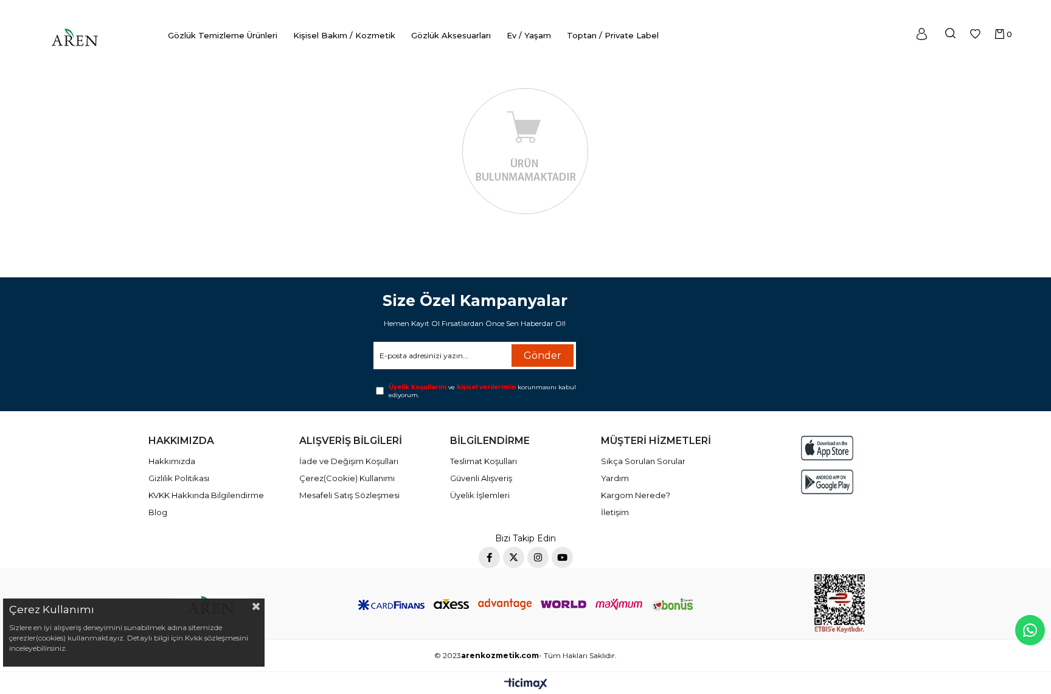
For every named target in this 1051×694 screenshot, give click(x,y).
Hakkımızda (171, 461)
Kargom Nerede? (635, 495)
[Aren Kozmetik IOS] (827, 447)
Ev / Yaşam (529, 35)
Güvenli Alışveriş (481, 478)
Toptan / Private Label (613, 35)
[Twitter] (513, 557)
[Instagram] (538, 557)
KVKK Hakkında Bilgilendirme (206, 495)
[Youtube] (562, 557)
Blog (157, 512)
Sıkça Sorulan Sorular (643, 461)
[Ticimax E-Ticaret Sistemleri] (525, 684)
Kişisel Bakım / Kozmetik (344, 35)
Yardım (615, 478)
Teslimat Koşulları (483, 461)
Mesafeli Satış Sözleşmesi (349, 495)
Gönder (542, 355)
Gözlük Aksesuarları (451, 35)
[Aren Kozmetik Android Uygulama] (827, 482)
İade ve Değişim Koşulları (348, 461)
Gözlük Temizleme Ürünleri (222, 35)
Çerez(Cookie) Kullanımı (347, 478)
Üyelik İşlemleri (480, 495)
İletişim (615, 512)
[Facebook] (489, 557)
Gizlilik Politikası (178, 478)
